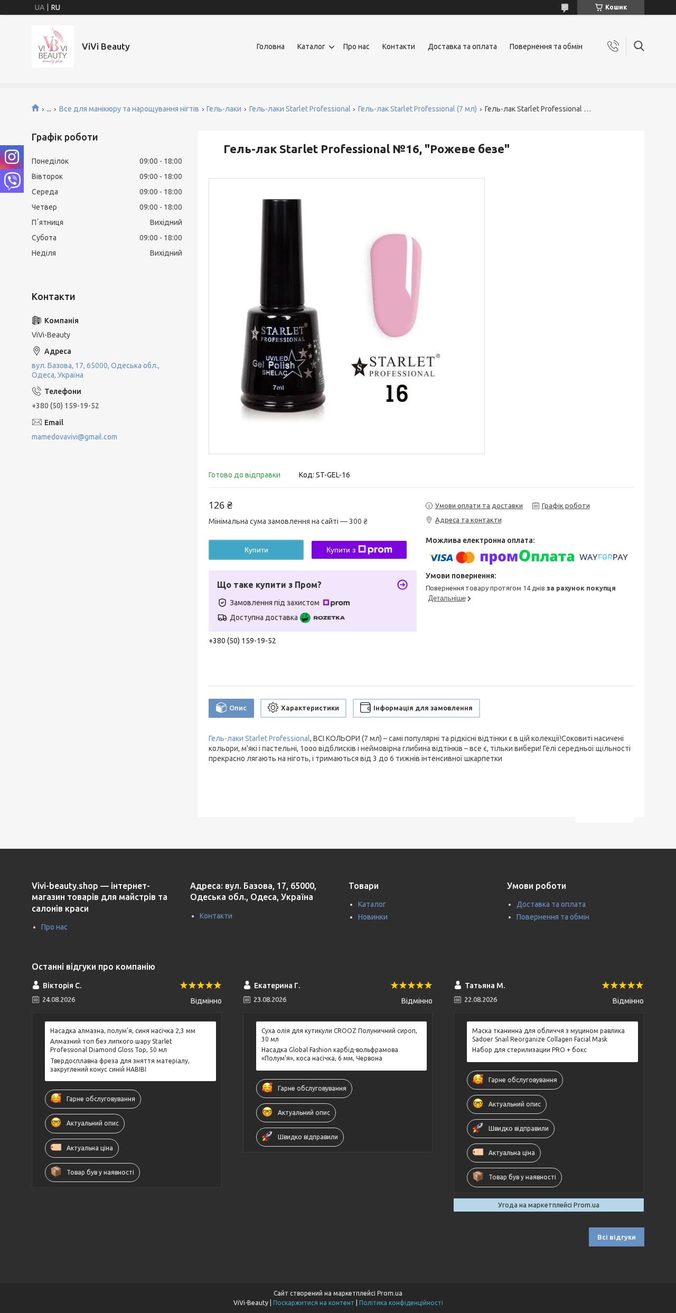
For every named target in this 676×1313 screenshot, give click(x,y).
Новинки (373, 917)
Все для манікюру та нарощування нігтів (129, 109)
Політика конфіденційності (401, 1302)
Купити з (340, 550)
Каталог (311, 46)
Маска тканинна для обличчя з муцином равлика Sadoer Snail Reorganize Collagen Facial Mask (548, 1035)
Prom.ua (389, 1293)
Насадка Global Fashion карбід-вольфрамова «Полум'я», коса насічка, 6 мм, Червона (329, 1054)
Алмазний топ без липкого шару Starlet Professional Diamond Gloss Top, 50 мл (111, 1045)
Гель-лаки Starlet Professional (300, 109)
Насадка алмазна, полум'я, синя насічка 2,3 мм (122, 1030)
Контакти (398, 46)
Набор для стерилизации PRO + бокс (529, 1049)
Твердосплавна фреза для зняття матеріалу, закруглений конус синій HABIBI (120, 1065)
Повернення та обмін (546, 46)
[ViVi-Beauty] (53, 46)
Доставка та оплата (462, 46)
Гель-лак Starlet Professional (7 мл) (417, 109)
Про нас (356, 46)
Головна (271, 46)
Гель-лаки (223, 109)
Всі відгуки (616, 1237)
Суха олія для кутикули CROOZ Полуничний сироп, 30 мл (339, 1035)
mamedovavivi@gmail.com (74, 437)
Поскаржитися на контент (313, 1302)
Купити (256, 550)
